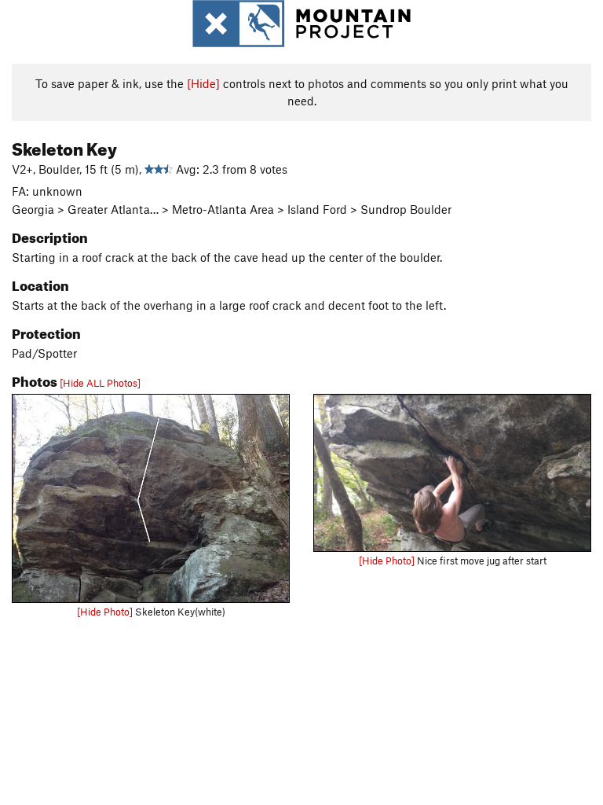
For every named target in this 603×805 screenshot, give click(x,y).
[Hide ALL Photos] (100, 383)
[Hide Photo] (105, 611)
